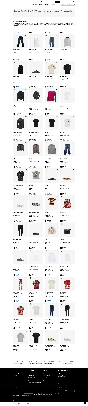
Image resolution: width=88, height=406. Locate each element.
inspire (63, 220)
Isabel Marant (47, 387)
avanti (17, 32)
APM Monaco (51, 387)
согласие (59, 11)
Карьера (14, 380)
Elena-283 (33, 86)
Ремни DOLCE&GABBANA (18, 363)
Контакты (60, 371)
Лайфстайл (53, 4)
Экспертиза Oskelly (46, 373)
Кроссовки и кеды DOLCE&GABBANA (36, 363)
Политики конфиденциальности (34, 11)
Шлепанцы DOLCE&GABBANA (49, 363)
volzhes (48, 139)
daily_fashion (33, 139)
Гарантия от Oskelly (17, 373)
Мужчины (41, 4)
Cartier (40, 387)
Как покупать (30, 371)
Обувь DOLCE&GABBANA (33, 361)
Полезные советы (31, 380)
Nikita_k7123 (33, 166)
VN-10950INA (49, 86)
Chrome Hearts (32, 387)
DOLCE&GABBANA (17, 49)
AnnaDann (49, 220)
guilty (32, 32)
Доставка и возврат (31, 377)
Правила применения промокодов (34, 382)
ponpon (48, 300)
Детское (47, 4)
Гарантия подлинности (32, 373)
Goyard (43, 387)
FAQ (59, 373)
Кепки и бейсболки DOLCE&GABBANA (66, 363)
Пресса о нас (15, 375)
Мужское (15, 18)
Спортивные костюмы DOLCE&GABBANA (67, 361)
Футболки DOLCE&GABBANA (18, 361)
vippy (48, 193)
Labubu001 (33, 193)
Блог (14, 377)
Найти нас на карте (61, 383)
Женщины (35, 4)
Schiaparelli (55, 387)
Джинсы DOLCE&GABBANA (49, 361)
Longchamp (60, 387)
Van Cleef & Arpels (26, 387)
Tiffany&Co (36, 387)
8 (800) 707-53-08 (61, 376)
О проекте (15, 371)
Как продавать (46, 371)
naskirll (17, 166)
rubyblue (33, 220)
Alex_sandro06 (18, 220)
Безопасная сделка (31, 375)
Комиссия (45, 377)
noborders (64, 86)
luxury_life (17, 139)
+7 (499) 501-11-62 (61, 379)
